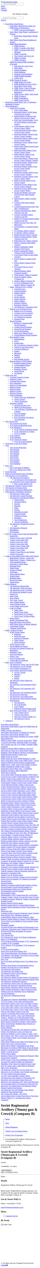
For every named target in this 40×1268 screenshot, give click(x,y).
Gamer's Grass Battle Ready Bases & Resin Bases (20, 1252)
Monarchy (17, 353)
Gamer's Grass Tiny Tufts (19, 542)
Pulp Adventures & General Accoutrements (24, 418)
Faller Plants (18, 610)
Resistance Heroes (20, 369)
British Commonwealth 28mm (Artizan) (15, 844)
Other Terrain (19, 640)
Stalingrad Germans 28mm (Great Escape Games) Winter (26, 177)
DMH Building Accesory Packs (25, 84)
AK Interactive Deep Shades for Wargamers (16, 1078)
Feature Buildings (20, 70)
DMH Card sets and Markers (24, 30)
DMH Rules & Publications (19, 28)
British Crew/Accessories (23, 311)
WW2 (16, 341)
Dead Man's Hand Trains (23, 86)
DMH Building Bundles (22, 76)
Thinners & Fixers (20, 516)
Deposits (17, 506)
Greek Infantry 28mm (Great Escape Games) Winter (24, 127)
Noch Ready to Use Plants (23, 614)
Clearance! (9, 721)
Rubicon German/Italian (18, 385)
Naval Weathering (20, 520)
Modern (17, 355)
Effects (16, 678)
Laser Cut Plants (15, 608)
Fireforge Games (16, 379)
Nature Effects (19, 500)
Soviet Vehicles (19, 297)
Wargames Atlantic (16, 403)
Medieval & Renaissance (23, 407)
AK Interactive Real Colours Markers (23, 482)
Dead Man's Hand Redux (14, 24)
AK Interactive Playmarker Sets (25, 480)
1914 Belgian (14, 454)
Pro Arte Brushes (20, 705)
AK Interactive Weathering (24, 1249)
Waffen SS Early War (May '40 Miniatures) (23, 833)
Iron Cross (9, 466)
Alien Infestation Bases (18, 562)
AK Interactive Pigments (18, 528)
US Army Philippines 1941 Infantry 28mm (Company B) (24, 284)
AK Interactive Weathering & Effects (18, 492)
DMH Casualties (20, 58)
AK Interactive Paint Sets (19, 695)
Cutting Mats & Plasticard (19, 660)
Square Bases (14, 582)
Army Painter (19, 707)
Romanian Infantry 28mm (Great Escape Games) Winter (25, 167)
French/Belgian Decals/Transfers (25, 335)
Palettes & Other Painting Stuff (25, 709)
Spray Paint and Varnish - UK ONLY (23, 711)
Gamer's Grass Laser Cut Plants (21, 538)
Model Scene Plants (21, 612)
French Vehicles (19, 299)
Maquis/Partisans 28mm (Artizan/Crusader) (22, 272)
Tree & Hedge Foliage (17, 604)
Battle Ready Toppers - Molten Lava (22, 560)
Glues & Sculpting (16, 654)
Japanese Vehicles (20, 303)
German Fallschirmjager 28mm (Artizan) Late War (25, 212)
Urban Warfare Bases (17, 574)
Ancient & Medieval (21, 349)
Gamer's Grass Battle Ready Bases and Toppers (22, 556)
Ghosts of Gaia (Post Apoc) (24, 347)
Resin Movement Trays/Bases (20, 622)
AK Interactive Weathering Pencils (22, 524)
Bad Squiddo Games (17, 337)
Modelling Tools (15, 652)
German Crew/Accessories (23, 313)
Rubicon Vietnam (16, 393)
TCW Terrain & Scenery (18, 440)
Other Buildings (19, 72)
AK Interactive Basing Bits (19, 586)
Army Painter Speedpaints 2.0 (20, 668)
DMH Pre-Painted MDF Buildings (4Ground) (17, 749)
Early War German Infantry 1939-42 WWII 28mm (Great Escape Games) (26, 122)
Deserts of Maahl (16, 570)
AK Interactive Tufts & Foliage (21, 588)
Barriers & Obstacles (21, 638)
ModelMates (14, 530)
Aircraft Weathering (21, 522)
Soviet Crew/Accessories (23, 315)
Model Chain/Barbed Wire (19, 620)
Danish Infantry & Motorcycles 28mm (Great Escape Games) (25, 117)
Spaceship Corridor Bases (19, 564)
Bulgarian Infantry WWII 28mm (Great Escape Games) (25, 113)
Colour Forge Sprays (21, 715)
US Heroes (18, 373)
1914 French (14, 458)
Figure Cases (14, 656)
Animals (17, 357)
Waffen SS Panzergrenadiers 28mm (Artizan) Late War (26, 220)
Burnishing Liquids (21, 512)
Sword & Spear (10, 472)
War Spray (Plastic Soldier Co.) (25, 717)
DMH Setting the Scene (22, 82)
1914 (7, 446)
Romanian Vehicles (21, 305)
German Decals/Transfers (23, 327)
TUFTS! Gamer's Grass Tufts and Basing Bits (21, 534)
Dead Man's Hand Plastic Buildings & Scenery (17, 736)
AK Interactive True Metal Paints (21, 697)
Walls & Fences (19, 636)
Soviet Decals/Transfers (22, 329)
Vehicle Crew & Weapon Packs (21, 309)
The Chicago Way (11, 421)
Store (7, 1123)
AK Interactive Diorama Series (16, 488)
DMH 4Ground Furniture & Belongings (21, 763)
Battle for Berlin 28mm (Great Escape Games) (24, 182)
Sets (15, 526)
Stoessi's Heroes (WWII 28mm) (21, 361)
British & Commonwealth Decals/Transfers (23, 324)
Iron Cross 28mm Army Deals (20, 470)
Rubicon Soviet (15, 387)
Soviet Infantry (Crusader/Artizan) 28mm (15, 835)
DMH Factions (19, 46)
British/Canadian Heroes (22, 363)
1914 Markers (15, 462)
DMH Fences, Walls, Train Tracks (26, 94)
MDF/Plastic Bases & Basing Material (23, 624)
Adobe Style (18, 78)
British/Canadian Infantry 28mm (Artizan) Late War (25, 238)
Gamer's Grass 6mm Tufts (19, 548)
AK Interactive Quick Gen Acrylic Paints (24, 664)
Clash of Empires (31, 1241)
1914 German (14, 460)
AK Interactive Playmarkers (19, 478)
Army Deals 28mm (21, 110)
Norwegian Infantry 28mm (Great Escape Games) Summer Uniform (26, 159)
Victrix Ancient (19, 399)
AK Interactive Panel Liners (19, 494)
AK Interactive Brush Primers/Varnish (23, 699)
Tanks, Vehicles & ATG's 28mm (21, 287)
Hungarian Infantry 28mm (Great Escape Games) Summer (25, 135)
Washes (17, 510)
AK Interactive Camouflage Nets (25, 307)
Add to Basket (6, 1170)
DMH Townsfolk (20, 54)
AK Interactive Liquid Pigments (21, 496)
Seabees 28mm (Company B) (24, 281)
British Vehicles (19, 293)
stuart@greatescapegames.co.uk (12, 1207)
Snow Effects (14, 598)
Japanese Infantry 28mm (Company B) (22, 278)
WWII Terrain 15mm (17, 644)
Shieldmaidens (19, 339)
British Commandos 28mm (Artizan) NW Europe (23, 248)
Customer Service (11, 1216)
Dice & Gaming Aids (17, 658)
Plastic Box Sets (11, 375)
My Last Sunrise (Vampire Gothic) (26, 345)
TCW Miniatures (16, 427)
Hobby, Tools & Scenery (14, 630)
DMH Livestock (20, 60)
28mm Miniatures (11, 106)
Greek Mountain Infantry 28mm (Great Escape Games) (25, 131)
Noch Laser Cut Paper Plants (24, 616)
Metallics (17, 674)
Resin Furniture (19, 642)
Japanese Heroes (20, 367)
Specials (17, 504)
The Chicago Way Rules (18, 423)
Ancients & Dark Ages (22, 405)
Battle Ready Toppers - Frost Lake (22, 558)
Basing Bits (14, 536)
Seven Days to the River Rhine (16, 444)
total (4, 1265)
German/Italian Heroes (22, 365)
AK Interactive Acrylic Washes (21, 666)
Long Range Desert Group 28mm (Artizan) (17, 850)
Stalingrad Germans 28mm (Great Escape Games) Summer (26, 173)
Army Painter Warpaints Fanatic (21, 670)
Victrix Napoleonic (21, 401)
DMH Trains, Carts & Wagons (25, 88)
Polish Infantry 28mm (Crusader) (25, 275)
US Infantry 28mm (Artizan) (24, 233)
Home (7, 1119)
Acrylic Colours (19, 672)
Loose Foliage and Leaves (19, 606)
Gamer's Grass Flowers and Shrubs (22, 552)
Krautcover (14, 594)
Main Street (18, 68)
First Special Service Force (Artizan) (18, 855)
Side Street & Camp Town (23, 66)
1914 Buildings (15, 464)
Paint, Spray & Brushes (13, 662)
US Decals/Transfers (21, 331)
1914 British (14, 456)
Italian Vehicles (19, 301)
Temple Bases (15, 576)
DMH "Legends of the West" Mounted (19, 741)
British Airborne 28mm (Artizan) (25, 235)
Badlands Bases (15, 578)
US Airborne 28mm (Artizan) (24, 231)
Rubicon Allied (15, 389)
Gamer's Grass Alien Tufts (19, 540)
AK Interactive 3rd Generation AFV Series (16, 1081)
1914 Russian (14, 450)
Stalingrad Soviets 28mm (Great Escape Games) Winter (25, 190)
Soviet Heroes (19, 371)
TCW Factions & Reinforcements (26, 429)
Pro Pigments (14, 532)
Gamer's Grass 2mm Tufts (19, 544)
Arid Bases (14, 572)
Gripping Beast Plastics (18, 381)
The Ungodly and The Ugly (24, 56)
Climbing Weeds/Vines (18, 628)
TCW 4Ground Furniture (23, 442)
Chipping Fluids (20, 514)
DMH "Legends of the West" (24, 48)
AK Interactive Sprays (22, 719)
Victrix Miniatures (16, 395)
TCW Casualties (20, 433)
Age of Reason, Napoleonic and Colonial (19, 928)
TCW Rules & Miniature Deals (21, 425)
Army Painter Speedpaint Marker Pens (18, 490)
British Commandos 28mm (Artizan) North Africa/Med (24, 252)
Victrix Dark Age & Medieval (24, 397)
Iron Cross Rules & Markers (20, 468)
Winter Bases (14, 568)
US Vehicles (18, 295)
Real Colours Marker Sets (23, 484)
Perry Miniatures (15, 383)
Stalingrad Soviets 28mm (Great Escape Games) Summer (25, 186)
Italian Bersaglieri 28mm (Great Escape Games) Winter (25, 151)
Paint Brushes (14, 701)
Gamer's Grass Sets (16, 554)
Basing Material (10, 584)
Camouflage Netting (17, 626)
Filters (16, 508)
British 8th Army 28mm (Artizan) (26, 241)
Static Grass (14, 596)
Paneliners (17, 518)
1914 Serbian (14, 452)
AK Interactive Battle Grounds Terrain (18, 486)
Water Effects (14, 618)
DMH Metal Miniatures (18, 44)
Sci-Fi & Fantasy (20, 413)
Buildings (17, 634)
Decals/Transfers (15, 321)
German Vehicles (20, 291)
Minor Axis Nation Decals (23, 333)
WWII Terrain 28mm (17, 632)
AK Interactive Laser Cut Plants (21, 590)
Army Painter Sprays (21, 713)
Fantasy (17, 351)
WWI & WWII (19, 415)
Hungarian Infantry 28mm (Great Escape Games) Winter (25, 139)
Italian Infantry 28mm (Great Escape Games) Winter (24, 155)
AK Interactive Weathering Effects (22, 498)
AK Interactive (19, 703)
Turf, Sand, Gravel (16, 600)
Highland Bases (15, 566)
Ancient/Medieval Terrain (19, 646)
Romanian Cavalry (20, 170)
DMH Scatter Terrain (21, 100)
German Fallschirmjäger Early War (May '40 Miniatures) (26, 208)
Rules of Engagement (15, 1241)
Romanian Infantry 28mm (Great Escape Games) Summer (25, 163)
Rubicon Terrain (15, 391)
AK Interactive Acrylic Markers (16, 476)
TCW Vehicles (15, 435)
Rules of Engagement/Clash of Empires (19, 474)
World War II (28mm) (17, 108)
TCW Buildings (15, 438)
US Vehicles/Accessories (23, 317)
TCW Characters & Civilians (24, 431)
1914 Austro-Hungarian (18, 448)
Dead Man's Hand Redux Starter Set (22, 26)
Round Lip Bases (16, 580)
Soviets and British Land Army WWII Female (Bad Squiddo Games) (25, 195)
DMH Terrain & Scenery (18, 80)
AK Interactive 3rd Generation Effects (23, 693)
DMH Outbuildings (21, 98)
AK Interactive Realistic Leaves (21, 592)
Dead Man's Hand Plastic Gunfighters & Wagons (18, 732)
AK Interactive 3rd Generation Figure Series (18, 1079)
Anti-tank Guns (19, 289)
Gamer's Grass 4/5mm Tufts (19, 546)
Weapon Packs (19, 319)
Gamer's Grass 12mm (17, 550)
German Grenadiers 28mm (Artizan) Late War (23, 216)
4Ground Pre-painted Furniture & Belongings (17, 1062)
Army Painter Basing (17, 602)
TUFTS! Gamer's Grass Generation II (16, 1251)
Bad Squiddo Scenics (21, 359)
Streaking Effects (20, 502)
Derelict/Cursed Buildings (23, 74)
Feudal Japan (18, 343)
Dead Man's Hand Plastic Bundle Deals (15, 734)
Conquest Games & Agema (19, 377)
